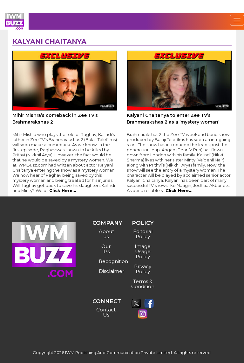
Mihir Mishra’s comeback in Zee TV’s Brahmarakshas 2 (55, 118)
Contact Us (106, 312)
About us (106, 233)
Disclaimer (107, 271)
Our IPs (106, 248)
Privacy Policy (142, 268)
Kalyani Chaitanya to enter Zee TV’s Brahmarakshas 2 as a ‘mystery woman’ (173, 118)
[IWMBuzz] (14, 21)
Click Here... (62, 190)
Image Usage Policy (143, 251)
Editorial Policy (142, 233)
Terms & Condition (142, 283)
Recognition (107, 261)
